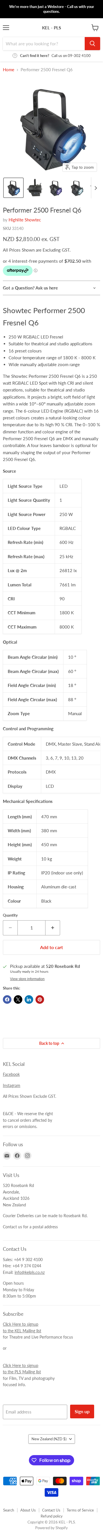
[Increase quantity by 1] (52, 927)
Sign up (82, 1411)
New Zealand (48, 1439)
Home (8, 69)
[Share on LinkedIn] (29, 999)
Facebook (11, 1074)
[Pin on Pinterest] (39, 999)
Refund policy (52, 1516)
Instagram (11, 1085)
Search (8, 1510)
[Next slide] (95, 187)
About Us (28, 1510)
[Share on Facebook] (7, 999)
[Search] (92, 43)
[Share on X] (18, 999)
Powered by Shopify (51, 1527)
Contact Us (51, 1510)
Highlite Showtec (25, 219)
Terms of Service (80, 1510)
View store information (27, 979)
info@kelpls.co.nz (30, 1272)
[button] (13, 187)
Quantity (10, 915)
